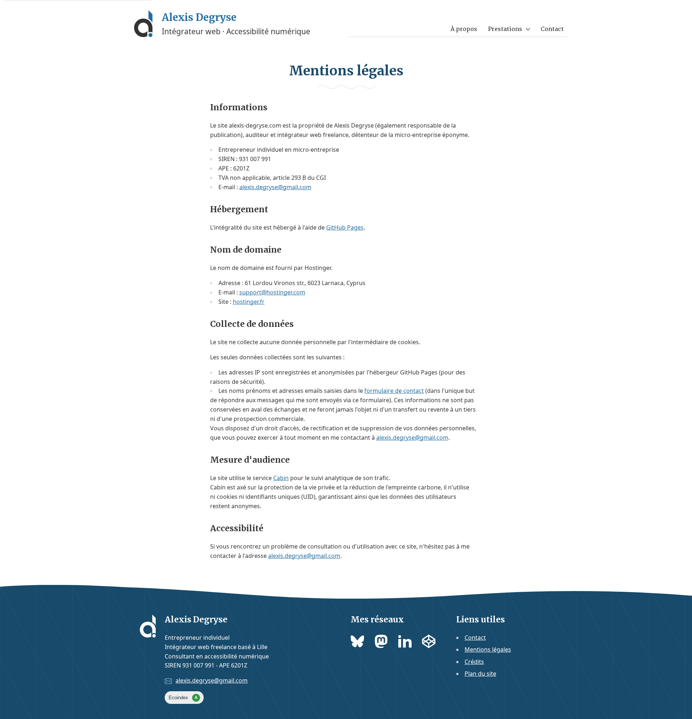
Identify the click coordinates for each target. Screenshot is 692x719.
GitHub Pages (345, 227)
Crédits (474, 662)
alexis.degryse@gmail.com (275, 187)
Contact (552, 28)
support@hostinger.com (272, 292)
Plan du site (480, 674)
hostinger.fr (249, 302)
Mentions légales (488, 649)
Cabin (281, 478)
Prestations (505, 28)
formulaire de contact (394, 391)
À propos (464, 28)
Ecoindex (183, 697)
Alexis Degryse (199, 17)
